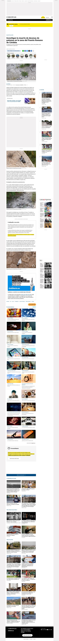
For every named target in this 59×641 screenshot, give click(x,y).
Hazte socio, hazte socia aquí (26, 294)
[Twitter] (29, 51)
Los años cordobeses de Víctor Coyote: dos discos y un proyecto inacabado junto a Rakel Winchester (28, 535)
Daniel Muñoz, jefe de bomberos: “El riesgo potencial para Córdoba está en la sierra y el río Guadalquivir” (42, 276)
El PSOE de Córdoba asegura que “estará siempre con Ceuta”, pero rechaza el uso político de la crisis (46, 163)
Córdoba (33, 301)
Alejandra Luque (9, 505)
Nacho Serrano (9, 580)
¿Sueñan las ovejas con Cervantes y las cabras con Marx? (28, 489)
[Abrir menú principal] (52, 17)
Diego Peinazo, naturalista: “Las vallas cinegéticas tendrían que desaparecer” (42, 265)
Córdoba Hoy (10, 20)
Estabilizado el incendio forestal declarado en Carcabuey (13, 606)
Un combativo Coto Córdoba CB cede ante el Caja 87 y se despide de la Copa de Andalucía (28, 579)
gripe (13, 301)
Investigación (16, 301)
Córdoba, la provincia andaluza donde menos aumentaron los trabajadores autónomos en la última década (27, 565)
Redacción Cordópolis (25, 609)
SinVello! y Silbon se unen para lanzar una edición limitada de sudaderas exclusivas (41, 225)
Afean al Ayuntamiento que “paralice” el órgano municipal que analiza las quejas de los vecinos (13, 621)
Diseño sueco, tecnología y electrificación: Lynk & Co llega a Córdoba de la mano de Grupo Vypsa (42, 215)
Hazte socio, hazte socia (14, 458)
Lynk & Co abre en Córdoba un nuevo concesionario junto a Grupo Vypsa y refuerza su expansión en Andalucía (42, 204)
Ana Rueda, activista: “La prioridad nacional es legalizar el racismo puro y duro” (42, 281)
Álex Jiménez (23, 581)
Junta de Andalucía (22, 301)
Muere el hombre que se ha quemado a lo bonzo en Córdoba (13, 504)
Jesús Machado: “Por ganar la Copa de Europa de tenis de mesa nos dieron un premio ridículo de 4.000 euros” (42, 286)
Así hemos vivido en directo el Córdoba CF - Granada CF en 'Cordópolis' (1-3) (47, 151)
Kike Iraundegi (24, 553)
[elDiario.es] (13, 630)
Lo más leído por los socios (11, 478)
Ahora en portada (10, 539)
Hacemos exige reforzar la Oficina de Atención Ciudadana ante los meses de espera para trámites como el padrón (29, 607)
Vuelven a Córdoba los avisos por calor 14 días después (46, 127)
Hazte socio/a (43, 17)
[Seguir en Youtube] (47, 629)
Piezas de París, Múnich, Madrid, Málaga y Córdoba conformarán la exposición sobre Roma (13, 592)
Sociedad (7, 301)
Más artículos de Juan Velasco (12, 509)
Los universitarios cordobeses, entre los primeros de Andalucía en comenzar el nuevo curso (28, 592)
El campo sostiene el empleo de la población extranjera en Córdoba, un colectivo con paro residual (14, 551)
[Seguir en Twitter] (42, 629)
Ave (10, 301)
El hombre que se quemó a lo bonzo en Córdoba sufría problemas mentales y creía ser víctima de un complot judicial (28, 621)
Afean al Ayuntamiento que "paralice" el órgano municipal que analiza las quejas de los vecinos (47, 139)
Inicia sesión (47, 17)
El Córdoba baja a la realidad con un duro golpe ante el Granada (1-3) (13, 579)
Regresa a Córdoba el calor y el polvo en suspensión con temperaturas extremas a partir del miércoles (29, 551)
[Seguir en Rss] (51, 629)
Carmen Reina (24, 567)
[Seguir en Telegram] (44, 629)
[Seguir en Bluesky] (41, 629)
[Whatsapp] (23, 51)
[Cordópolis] (13, 628)
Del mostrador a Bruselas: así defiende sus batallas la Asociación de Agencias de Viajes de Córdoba (42, 220)
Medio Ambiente (28, 301)
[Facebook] (25, 51)
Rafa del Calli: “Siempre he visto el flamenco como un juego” (13, 521)
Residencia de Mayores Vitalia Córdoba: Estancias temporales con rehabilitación (42, 210)
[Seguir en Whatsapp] (50, 629)
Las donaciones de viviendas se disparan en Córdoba (12, 535)
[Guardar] (33, 51)
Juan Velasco (8, 522)
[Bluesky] (27, 51)
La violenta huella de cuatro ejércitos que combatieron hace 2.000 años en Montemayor (29, 521)
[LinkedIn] (31, 51)
